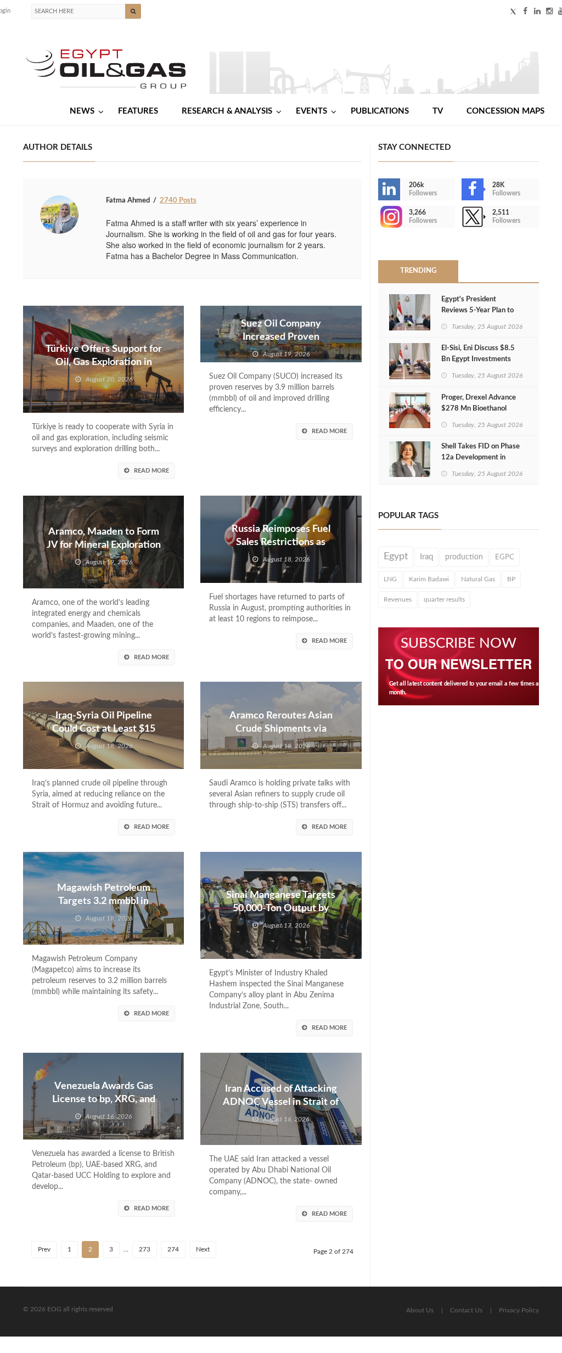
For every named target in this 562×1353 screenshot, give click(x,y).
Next (203, 1249)
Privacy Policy (519, 1310)
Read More (151, 471)
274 (173, 1249)
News (82, 111)
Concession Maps (505, 111)
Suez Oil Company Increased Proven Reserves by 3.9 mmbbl (281, 337)
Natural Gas (478, 579)
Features (138, 111)
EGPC (504, 557)
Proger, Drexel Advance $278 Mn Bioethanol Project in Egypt (478, 408)
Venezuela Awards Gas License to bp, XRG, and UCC (103, 1099)
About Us (420, 1310)
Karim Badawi (429, 579)
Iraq (426, 557)
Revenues (398, 599)
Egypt (396, 557)
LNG (390, 579)
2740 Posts (178, 200)
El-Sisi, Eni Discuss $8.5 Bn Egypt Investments (478, 354)
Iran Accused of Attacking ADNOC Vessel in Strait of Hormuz (281, 1102)
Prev (44, 1249)
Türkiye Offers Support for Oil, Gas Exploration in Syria (104, 362)
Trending (418, 270)
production (464, 557)
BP (511, 579)
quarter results (444, 599)
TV (437, 111)
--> (379, 217)
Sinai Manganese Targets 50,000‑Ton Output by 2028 (280, 908)
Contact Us (466, 1310)
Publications (380, 111)
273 (144, 1249)
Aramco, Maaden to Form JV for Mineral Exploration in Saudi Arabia (104, 545)
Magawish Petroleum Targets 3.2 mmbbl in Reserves (103, 901)
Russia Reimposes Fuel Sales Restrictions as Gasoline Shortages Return (280, 542)
